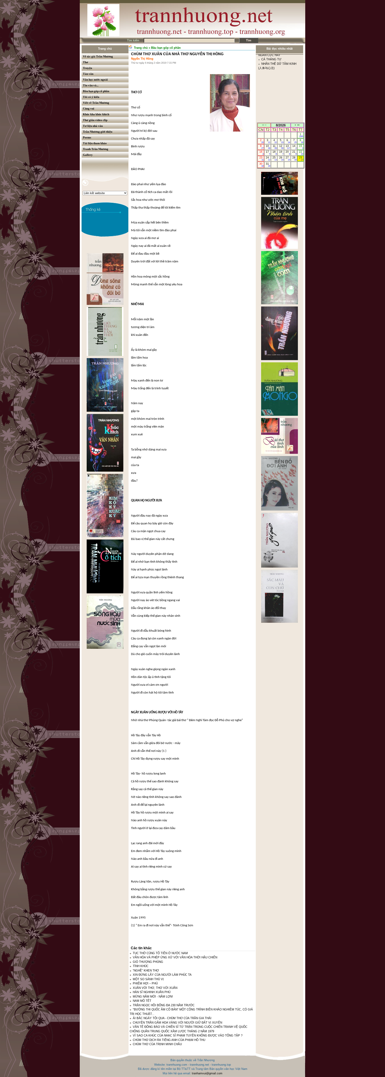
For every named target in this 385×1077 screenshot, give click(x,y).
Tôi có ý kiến (91, 97)
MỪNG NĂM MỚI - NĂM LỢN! (153, 996)
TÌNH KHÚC (140, 966)
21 (294, 152)
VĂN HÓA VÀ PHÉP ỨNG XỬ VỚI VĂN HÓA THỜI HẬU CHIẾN (175, 957)
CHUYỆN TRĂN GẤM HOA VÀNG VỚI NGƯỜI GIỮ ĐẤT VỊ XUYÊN (177, 1022)
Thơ (85, 62)
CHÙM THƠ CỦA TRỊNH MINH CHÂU (157, 1044)
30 (261, 164)
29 (301, 158)
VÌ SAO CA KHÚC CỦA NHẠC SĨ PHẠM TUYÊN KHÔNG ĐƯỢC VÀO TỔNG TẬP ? (187, 1035)
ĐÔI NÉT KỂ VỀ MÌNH (276, 102)
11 (275, 146)
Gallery (88, 154)
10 (268, 146)
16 (261, 152)
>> (298, 125)
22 (301, 152)
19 (281, 152)
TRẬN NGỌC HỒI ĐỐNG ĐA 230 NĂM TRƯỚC (164, 1005)
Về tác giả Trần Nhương (98, 56)
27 (288, 158)
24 (268, 158)
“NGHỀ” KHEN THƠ (146, 970)
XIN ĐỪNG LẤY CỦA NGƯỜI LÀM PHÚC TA (162, 974)
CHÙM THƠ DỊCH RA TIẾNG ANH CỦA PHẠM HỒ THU (169, 1040)
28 (294, 158)
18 (274, 152)
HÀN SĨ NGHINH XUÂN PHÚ (151, 992)
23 (261, 158)
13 (288, 146)
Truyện (87, 68)
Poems (87, 137)
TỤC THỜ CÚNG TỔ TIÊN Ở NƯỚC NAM (160, 953)
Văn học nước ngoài (95, 79)
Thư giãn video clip (95, 120)
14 (294, 146)
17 (268, 152)
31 (268, 164)
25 (274, 158)
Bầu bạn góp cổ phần (96, 91)
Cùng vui (88, 108)
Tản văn (88, 73)
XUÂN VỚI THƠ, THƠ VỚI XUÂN (155, 988)
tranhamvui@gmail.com (207, 1073)
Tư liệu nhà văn (93, 126)
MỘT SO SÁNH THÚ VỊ (148, 979)
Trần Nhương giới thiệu (97, 131)
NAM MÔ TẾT (142, 1000)
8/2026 (281, 125)
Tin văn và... (90, 85)
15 (301, 146)
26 (281, 158)
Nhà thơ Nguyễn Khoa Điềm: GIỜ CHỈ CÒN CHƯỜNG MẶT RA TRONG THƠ (278, 120)
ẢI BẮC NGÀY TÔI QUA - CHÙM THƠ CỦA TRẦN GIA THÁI (172, 1018)
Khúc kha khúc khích (96, 114)
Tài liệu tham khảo (95, 143)
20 (288, 152)
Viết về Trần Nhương (96, 102)
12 (281, 146)
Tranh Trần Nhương (95, 149)
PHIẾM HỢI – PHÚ (145, 983)
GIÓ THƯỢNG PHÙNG (148, 961)
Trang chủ (105, 48)
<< (263, 125)
